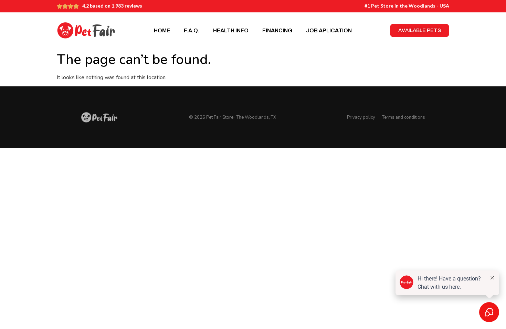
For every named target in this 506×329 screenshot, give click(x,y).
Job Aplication (329, 30)
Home (162, 30)
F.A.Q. (191, 30)
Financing (277, 30)
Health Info (231, 30)
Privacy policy (361, 117)
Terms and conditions (403, 117)
